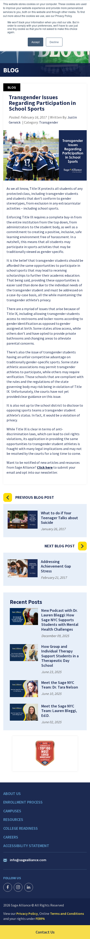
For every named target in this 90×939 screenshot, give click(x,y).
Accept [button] (35, 42)
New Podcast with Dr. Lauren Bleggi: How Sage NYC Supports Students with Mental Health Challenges (59, 620)
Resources (13, 819)
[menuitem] (45, 795)
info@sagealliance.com (28, 860)
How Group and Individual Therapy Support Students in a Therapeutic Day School (60, 656)
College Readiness (20, 828)
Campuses (12, 811)
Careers (10, 837)
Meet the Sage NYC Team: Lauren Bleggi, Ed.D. (59, 711)
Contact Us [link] (63, 932)
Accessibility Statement (26, 845)
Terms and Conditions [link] (67, 913)
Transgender (48, 122)
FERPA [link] (40, 918)
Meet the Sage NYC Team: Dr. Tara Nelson (59, 685)
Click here (45, 467)
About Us (12, 793)
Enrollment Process (23, 802)
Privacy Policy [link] (27, 913)
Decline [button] (54, 42)
